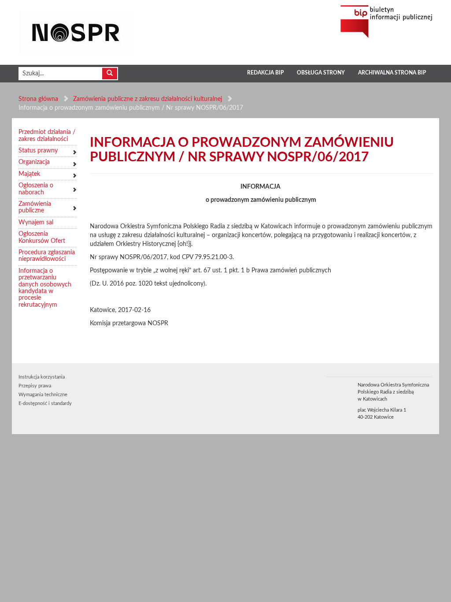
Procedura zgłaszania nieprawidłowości (46, 255)
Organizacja (34, 162)
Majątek (29, 174)
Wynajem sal (35, 222)
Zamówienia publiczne (34, 207)
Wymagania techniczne (42, 394)
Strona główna (38, 99)
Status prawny (38, 151)
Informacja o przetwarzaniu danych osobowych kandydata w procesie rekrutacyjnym (44, 288)
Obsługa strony (321, 72)
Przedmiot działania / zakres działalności (46, 135)
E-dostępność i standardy (45, 403)
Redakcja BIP (265, 72)
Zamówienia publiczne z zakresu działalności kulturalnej (147, 99)
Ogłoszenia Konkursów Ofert (41, 237)
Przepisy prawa (34, 385)
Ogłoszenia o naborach (35, 188)
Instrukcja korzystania (41, 377)
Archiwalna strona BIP (392, 72)
